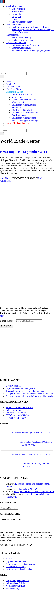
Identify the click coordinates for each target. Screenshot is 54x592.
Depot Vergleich (13, 386)
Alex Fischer (6, 178)
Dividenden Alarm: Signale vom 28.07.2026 (31, 433)
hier (1, 315)
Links (40, 178)
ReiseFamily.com (13, 410)
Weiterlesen (5, 181)
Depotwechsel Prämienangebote (20, 388)
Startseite (10, 558)
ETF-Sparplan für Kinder (17, 415)
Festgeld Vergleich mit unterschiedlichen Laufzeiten (29, 393)
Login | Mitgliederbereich (17, 580)
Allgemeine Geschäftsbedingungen (22, 564)
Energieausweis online (16, 412)
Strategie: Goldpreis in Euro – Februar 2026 (34, 491)
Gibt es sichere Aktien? (26, 489)
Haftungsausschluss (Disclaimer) (20, 569)
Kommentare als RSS (15, 585)
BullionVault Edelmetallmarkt (19, 407)
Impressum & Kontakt (16, 561)
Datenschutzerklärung (16, 566)
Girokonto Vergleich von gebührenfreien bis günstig (29, 396)
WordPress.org (12, 588)
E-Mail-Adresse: (8, 321)
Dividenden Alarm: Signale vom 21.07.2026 (31, 454)
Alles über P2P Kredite (16, 418)
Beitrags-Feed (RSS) (15, 583)
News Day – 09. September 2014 (23, 152)
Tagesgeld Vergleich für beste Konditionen (25, 391)
